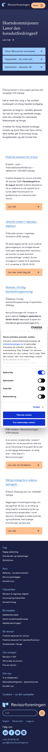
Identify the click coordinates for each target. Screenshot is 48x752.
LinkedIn (5, 732)
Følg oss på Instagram (24, 732)
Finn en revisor (9, 665)
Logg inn (30, 721)
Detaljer (36, 407)
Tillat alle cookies (24, 415)
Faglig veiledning (10, 552)
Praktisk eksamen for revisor (22, 157)
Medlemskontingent (12, 623)
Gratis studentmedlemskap (15, 619)
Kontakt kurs (8, 581)
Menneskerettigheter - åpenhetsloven (20, 682)
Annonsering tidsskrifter (14, 598)
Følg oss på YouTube (17, 732)
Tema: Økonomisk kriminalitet (20, 51)
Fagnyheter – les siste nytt (18, 59)
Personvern (17, 721)
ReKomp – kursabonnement (15, 573)
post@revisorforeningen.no (15, 742)
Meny (35, 5)
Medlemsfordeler (11, 615)
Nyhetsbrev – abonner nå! (18, 67)
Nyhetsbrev (8, 560)
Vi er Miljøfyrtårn (10, 678)
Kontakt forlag (9, 602)
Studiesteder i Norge (12, 644)
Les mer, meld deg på (19, 272)
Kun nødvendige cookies (24, 422)
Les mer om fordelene (19, 465)
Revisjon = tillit (9, 657)
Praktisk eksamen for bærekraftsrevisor (21, 640)
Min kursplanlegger (11, 577)
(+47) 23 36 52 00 (11, 739)
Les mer (7, 39)
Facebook (11, 732)
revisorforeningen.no (13, 344)
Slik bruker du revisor (12, 661)
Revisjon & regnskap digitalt (16, 594)
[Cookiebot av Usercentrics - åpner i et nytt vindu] (34, 328)
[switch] (41, 380)
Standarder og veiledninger (15, 556)
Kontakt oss (8, 686)
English (6, 721)
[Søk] (20, 713)
